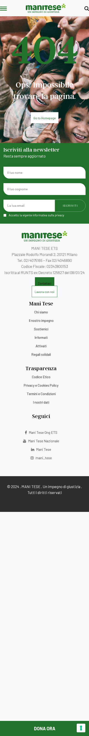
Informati (41, 337)
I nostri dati (41, 402)
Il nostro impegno (41, 320)
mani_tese (43, 458)
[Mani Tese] (46, 11)
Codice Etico (41, 377)
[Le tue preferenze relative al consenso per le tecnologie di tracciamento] (81, 728)
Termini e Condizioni (41, 394)
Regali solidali (41, 354)
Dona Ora (44, 728)
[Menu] (3, 9)
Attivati (41, 346)
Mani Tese (43, 449)
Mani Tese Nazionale (43, 441)
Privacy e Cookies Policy (41, 385)
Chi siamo (41, 312)
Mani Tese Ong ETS (42, 432)
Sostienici (41, 329)
